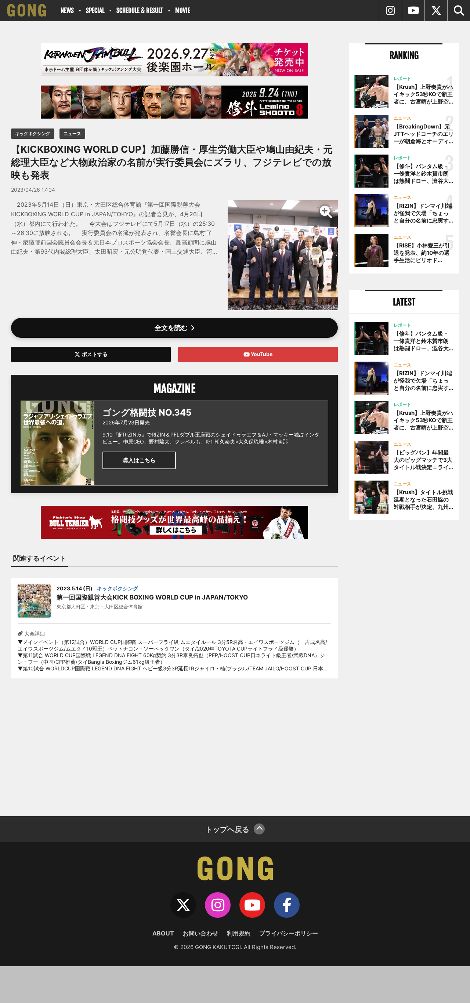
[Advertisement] (174, 742)
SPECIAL (95, 10)
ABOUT (163, 933)
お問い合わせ (200, 933)
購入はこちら (139, 460)
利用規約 (238, 933)
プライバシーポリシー (288, 933)
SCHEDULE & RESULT (139, 10)
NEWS (67, 10)
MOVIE (182, 10)
